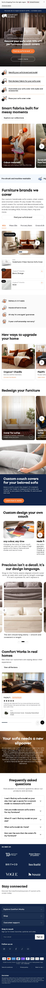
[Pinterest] (10, 949)
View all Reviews (11, 667)
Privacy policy (24, 967)
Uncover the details (10, 377)
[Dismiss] (44, 2)
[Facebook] (16, 949)
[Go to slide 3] (25, 251)
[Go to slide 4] (26, 251)
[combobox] (23, 51)
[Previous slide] (4, 610)
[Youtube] (28, 949)
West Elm (13, 226)
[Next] (41, 146)
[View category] (31, 436)
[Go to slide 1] (20, 251)
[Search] (32, 16)
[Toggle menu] (42, 16)
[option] (23, 610)
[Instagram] (4, 949)
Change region (6, 5)
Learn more (23, 59)
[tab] (18, 641)
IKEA (4, 226)
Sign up (40, 937)
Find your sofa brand (23, 217)
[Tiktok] (22, 949)
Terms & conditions (7, 967)
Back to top (39, 967)
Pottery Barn (26, 226)
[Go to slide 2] (23, 251)
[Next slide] (41, 610)
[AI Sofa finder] (28, 16)
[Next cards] (40, 535)
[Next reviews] (42, 722)
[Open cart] (36, 16)
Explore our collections (14, 118)
